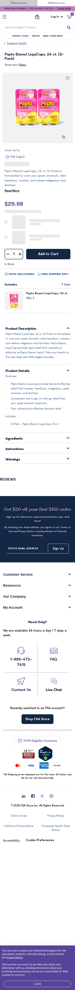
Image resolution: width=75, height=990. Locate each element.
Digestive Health (17, 43)
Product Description (21, 328)
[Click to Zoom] (64, 137)
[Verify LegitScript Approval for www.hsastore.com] (45, 753)
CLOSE (37, 984)
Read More (12, 190)
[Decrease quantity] (8, 254)
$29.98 (14, 204)
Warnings (13, 459)
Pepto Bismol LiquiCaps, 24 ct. (47, 293)
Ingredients (14, 438)
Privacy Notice (14, 957)
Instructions (15, 449)
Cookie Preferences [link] (40, 840)
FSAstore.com (19, 3)
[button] (11, 840)
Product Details (18, 371)
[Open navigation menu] (4, 17)
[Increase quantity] (20, 254)
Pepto (22, 65)
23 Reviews (27, 164)
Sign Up (58, 548)
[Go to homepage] (37, 16)
